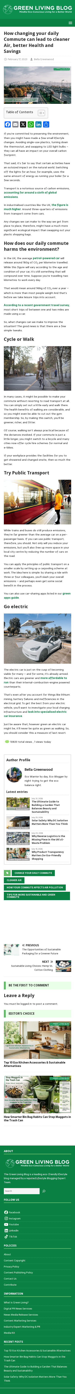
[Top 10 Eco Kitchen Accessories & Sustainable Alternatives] (37, 1057)
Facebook (14, 1212)
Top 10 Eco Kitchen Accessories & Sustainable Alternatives (34, 1064)
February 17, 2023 (17, 59)
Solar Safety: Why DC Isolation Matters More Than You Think (50, 822)
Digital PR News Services (18, 1309)
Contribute (10, 1285)
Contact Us (10, 1279)
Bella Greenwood (44, 59)
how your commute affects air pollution (35, 887)
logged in (26, 1004)
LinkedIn (13, 1231)
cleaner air (14, 880)
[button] (69, 22)
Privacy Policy (11, 1267)
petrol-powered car (46, 258)
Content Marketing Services (20, 1321)
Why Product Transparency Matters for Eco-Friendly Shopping (48, 855)
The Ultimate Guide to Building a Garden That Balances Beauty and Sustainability (46, 807)
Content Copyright (14, 1261)
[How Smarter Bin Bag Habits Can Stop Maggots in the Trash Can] (37, 1111)
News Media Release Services (21, 1315)
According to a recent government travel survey (36, 305)
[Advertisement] (37, 924)
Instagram (14, 1219)
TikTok (12, 1237)
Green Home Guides (19, 828)
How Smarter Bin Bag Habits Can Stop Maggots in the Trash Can (37, 1118)
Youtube (13, 1224)
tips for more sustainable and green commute (31, 896)
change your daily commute (33, 873)
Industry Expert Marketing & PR (22, 1327)
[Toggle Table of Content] (39, 113)
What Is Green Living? (16, 1303)
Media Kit (9, 1333)
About (7, 1254)
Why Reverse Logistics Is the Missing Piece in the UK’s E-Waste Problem (48, 839)
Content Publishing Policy (18, 1273)
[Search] (44, 1191)
